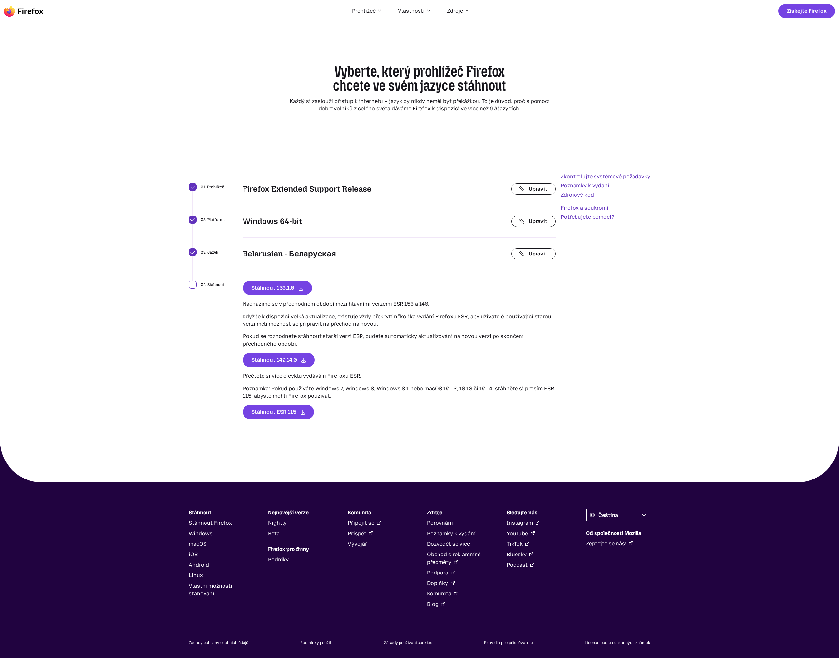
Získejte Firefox (807, 11)
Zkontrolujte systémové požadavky (605, 176)
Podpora (437, 573)
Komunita (439, 594)
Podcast (517, 565)
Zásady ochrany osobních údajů (218, 642)
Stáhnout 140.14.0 (274, 360)
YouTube (517, 533)
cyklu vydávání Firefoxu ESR (324, 376)
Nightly (277, 523)
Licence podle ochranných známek (617, 642)
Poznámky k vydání (585, 185)
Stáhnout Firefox (210, 523)
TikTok (515, 544)
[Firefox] (23, 11)
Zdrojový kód (577, 195)
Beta (274, 533)
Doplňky (437, 583)
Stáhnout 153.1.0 (272, 288)
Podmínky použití (316, 642)
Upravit (538, 189)
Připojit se (361, 523)
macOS (197, 544)
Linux (196, 575)
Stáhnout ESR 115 (273, 412)
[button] (367, 11)
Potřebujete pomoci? (587, 217)
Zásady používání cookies (408, 642)
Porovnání (440, 523)
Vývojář (357, 544)
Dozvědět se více (448, 544)
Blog (433, 604)
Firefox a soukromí (584, 208)
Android (199, 565)
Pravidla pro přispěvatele (508, 642)
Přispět (357, 533)
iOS (193, 554)
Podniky (278, 559)
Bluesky (517, 554)
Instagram (520, 523)
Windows (201, 533)
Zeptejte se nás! (606, 543)
